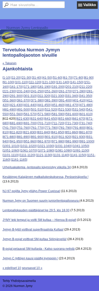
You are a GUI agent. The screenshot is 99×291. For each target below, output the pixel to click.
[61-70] (68, 77)
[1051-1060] (11, 150)
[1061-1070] (28, 150)
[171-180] (30, 87)
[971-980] (57, 141)
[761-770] (37, 128)
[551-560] (16, 114)
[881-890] (23, 137)
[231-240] (23, 91)
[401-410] (79, 100)
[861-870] (85, 132)
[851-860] (71, 132)
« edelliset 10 (12, 268)
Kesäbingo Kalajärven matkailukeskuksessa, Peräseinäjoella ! (45, 177)
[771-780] (51, 128)
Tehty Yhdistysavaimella (19, 281)
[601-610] (85, 114)
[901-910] (51, 137)
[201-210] (71, 87)
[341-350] (85, 96)
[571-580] (44, 114)
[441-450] (44, 105)
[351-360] (9, 100)
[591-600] (71, 114)
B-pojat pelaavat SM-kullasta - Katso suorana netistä (39, 249)
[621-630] (22, 118)
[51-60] (57, 77)
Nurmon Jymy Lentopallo (27, 28)
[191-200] (57, 87)
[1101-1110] (11, 155)
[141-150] (76, 82)
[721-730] (71, 123)
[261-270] (65, 91)
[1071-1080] (46, 150)
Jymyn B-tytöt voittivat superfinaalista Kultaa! (33, 229)
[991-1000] (86, 141)
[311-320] (43, 96)
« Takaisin (9, 63)
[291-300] (16, 96)
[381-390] (51, 100)
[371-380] (37, 100)
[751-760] (23, 128)
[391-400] (65, 100)
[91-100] (8, 82)
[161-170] (16, 87)
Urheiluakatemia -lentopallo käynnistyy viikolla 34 (37, 167)
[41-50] (47, 77)
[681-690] (16, 123)
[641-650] (50, 118)
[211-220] (85, 87)
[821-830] (29, 132)
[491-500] (23, 109)
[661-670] (78, 118)
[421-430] (16, 105)
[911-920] (64, 137)
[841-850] (57, 132)
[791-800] (79, 128)
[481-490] (9, 109)
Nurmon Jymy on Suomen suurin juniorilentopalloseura (41, 200)
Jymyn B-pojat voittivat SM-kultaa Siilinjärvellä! (35, 239)
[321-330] (57, 96)
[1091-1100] (81, 150)
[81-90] (88, 77)
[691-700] (30, 123)
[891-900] (37, 137)
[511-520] (50, 109)
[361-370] (23, 100)
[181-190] (44, 87)
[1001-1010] (11, 146)
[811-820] (15, 132)
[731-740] (85, 123)
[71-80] (78, 77)
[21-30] (26, 77)
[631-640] (36, 118)
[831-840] (43, 132)
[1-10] (6, 77)
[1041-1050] (80, 146)
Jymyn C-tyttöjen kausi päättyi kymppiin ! (30, 258)
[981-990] (71, 141)
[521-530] (64, 109)
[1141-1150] (78, 155)
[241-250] (37, 91)
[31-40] (36, 77)
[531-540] (78, 109)
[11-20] (16, 77)
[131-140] (62, 82)
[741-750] (9, 128)
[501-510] (37, 109)
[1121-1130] (44, 155)
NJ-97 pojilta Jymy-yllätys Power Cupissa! (31, 191)
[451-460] (57, 105)
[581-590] (57, 114)
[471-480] (85, 105)
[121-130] (48, 82)
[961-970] (44, 141)
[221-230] (9, 91)
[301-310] (30, 96)
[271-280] (79, 91)
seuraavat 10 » (32, 268)
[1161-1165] (19, 159)
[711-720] (57, 123)
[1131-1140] (61, 155)
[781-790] (65, 128)
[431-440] (30, 105)
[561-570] (30, 114)
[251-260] (51, 91)
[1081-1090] (63, 150)
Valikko (89, 5)
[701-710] (44, 123)
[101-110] (21, 82)
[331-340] (71, 96)
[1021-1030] (45, 146)
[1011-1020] (28, 146)
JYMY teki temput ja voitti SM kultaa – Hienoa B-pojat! (39, 220)
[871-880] (9, 137)
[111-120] (34, 82)
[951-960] (30, 141)
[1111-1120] (27, 155)
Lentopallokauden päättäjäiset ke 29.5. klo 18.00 (36, 210)
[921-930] (78, 137)
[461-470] (71, 105)
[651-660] (64, 118)
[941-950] (16, 141)
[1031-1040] (63, 146)
